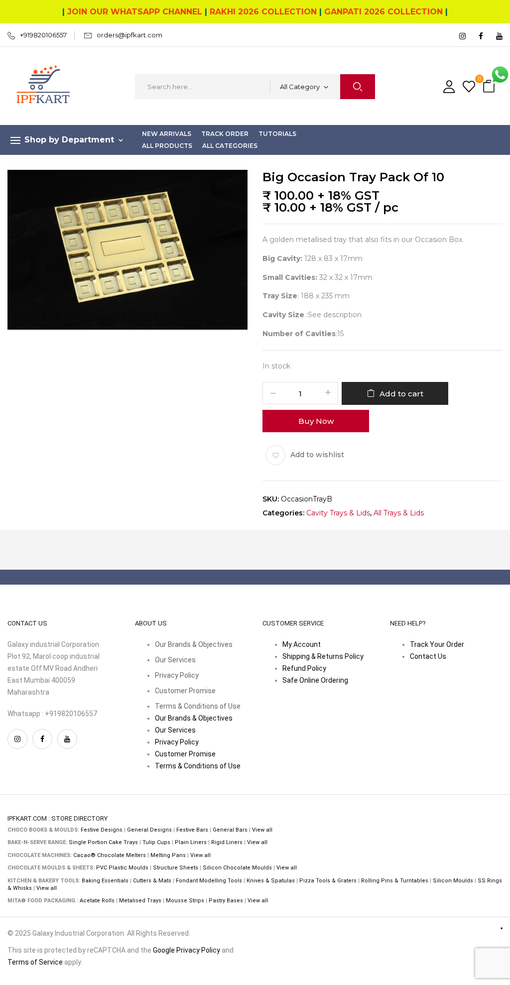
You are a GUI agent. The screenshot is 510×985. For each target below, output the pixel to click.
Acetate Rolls (97, 900)
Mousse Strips (185, 900)
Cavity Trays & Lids (338, 513)
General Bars (230, 830)
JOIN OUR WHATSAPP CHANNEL (134, 11)
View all (262, 830)
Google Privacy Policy (186, 950)
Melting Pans (168, 855)
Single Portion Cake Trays (103, 842)
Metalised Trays (140, 900)
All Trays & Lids (399, 513)
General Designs (149, 830)
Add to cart (401, 393)
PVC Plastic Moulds (122, 867)
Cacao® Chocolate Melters (109, 855)
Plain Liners (191, 842)
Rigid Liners (227, 842)
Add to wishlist (317, 454)
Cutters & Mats (152, 880)
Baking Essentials (105, 880)
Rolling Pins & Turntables (394, 880)
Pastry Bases (226, 900)
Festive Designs (102, 830)
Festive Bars (192, 830)
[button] (490, 87)
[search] (357, 86)
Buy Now (316, 421)
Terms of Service (35, 962)
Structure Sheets (175, 867)
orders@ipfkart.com (129, 35)
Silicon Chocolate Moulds (237, 867)
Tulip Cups (156, 842)
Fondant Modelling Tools (209, 880)
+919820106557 (43, 35)
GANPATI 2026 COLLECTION (383, 11)
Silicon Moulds (453, 880)
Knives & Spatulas (271, 880)
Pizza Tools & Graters (328, 880)
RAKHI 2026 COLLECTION (263, 11)
